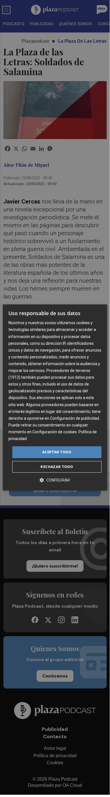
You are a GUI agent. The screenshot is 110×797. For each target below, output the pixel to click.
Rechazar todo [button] (57, 466)
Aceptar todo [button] (56, 451)
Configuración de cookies (54, 432)
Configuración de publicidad (74, 418)
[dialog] (55, 397)
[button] (55, 480)
